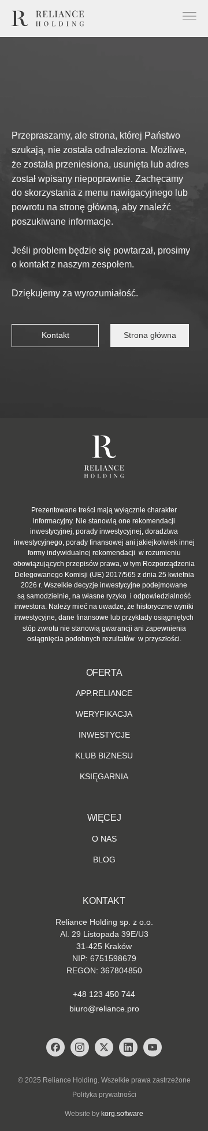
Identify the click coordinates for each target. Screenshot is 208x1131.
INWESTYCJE (104, 734)
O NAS (104, 838)
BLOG (104, 859)
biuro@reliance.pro (104, 1008)
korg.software (122, 1114)
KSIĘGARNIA (104, 776)
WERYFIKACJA (104, 714)
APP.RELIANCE (104, 693)
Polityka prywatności (104, 1095)
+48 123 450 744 (104, 994)
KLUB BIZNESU (104, 755)
